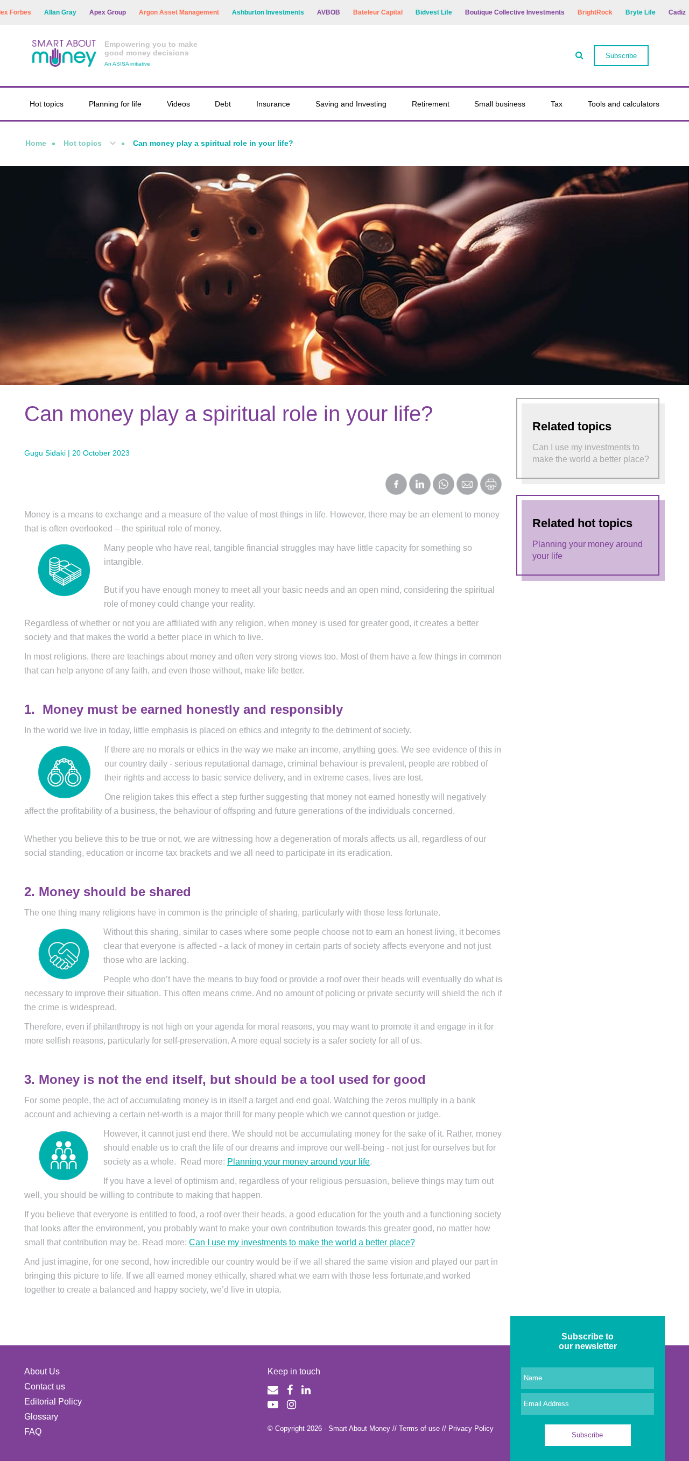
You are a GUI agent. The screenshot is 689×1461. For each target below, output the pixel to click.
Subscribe (621, 56)
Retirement (430, 104)
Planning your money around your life (298, 1161)
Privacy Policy (471, 1428)
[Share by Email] (467, 485)
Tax (557, 104)
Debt (223, 104)
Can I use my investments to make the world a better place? (302, 1242)
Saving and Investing (350, 104)
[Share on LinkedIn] (420, 485)
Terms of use (419, 1428)
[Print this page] (491, 492)
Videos (178, 104)
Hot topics (47, 104)
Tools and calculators (623, 104)
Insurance (273, 104)
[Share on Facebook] (396, 485)
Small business (499, 104)
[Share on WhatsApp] (443, 485)
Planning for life (115, 104)
